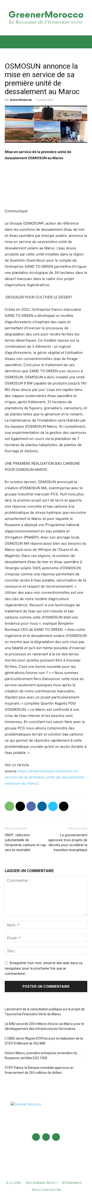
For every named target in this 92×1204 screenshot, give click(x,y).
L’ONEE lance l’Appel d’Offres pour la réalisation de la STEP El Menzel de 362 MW (44, 1041)
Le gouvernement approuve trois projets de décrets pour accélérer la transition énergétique (67, 842)
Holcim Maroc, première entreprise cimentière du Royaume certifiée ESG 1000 (41, 1055)
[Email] (20, 806)
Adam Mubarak (21, 99)
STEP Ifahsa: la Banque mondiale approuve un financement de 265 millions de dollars (39, 1070)
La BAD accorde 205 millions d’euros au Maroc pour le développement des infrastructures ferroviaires (44, 1026)
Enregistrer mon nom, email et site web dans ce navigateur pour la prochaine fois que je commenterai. (44, 968)
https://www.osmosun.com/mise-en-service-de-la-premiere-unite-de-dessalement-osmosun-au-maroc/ (45, 777)
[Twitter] (53, 806)
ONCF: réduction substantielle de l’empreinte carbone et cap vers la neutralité (25, 842)
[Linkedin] (42, 806)
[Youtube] (56, 1137)
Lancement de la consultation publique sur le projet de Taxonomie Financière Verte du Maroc (45, 1011)
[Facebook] (31, 806)
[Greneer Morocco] (46, 17)
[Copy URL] (63, 806)
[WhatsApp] (9, 806)
